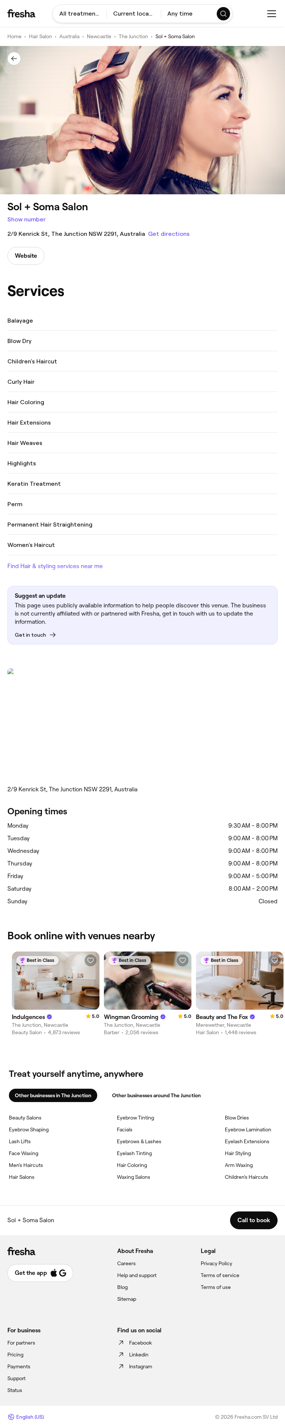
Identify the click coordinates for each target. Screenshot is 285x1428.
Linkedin (138, 1355)
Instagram (140, 1366)
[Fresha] (21, 13)
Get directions (169, 234)
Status (14, 1390)
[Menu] (272, 14)
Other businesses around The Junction (156, 1095)
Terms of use (216, 1287)
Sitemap (126, 1299)
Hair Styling (238, 1153)
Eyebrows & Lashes (139, 1141)
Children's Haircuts (246, 1177)
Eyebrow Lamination (248, 1129)
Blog (122, 1287)
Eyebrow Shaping (29, 1129)
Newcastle (99, 36)
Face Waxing (23, 1153)
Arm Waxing (239, 1165)
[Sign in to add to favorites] (90, 960)
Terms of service (220, 1275)
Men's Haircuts (26, 1165)
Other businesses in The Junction (53, 1095)
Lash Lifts (20, 1141)
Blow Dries (237, 1118)
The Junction (133, 36)
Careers (126, 1263)
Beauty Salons (25, 1118)
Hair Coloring (132, 1165)
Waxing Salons (133, 1177)
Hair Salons (22, 1177)
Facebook (140, 1343)
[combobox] (80, 13)
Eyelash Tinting (134, 1153)
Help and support (137, 1275)
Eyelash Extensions (247, 1141)
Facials (124, 1129)
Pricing (15, 1355)
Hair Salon (40, 36)
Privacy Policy (216, 1263)
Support (16, 1378)
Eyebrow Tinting (135, 1118)
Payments (18, 1366)
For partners (21, 1343)
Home (14, 36)
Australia (69, 36)
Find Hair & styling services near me (55, 566)
